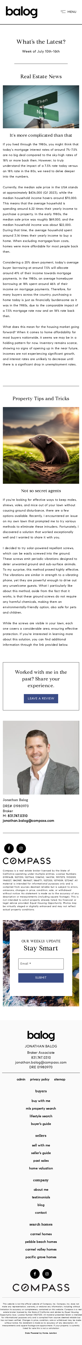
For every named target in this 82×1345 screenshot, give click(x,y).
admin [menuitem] (21, 1079)
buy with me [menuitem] (41, 1101)
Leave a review (41, 698)
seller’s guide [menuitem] (41, 1153)
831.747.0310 (41, 1058)
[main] (41, 510)
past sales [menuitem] (41, 1160)
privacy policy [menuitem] (40, 1079)
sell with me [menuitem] (41, 1145)
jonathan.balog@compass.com (41, 1062)
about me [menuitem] (41, 1189)
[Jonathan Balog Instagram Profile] (21, 848)
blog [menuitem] (41, 1205)
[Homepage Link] (21, 12)
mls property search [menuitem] (41, 1108)
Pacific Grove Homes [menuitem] (41, 1257)
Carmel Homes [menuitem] (41, 1234)
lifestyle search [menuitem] (41, 1116)
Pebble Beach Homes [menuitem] (41, 1242)
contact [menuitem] (41, 1212)
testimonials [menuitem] (41, 1197)
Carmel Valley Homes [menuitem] (41, 1249)
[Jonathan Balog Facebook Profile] (9, 848)
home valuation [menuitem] (41, 1168)
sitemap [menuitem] (59, 1079)
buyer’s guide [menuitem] (41, 1124)
